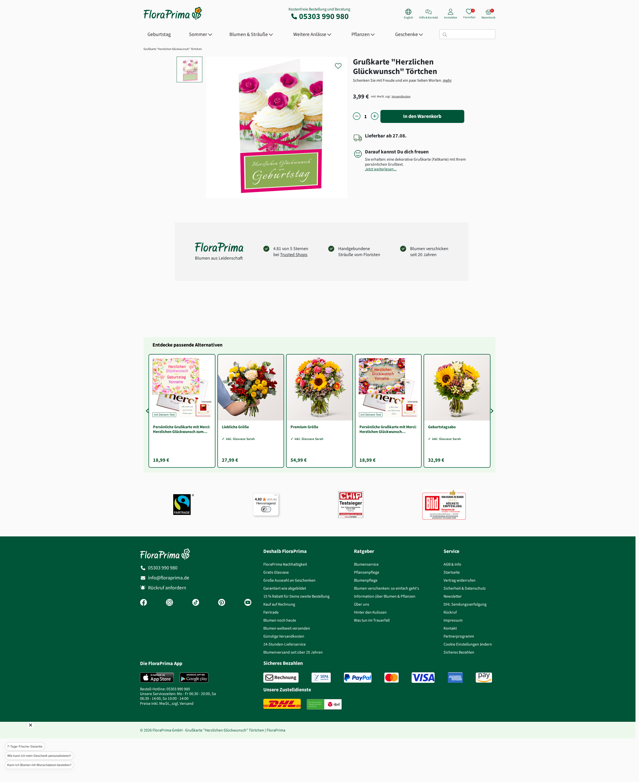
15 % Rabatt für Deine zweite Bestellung (296, 596)
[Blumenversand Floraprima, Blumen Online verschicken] (173, 19)
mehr (447, 80)
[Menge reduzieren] (356, 116)
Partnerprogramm (459, 636)
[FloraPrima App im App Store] (157, 678)
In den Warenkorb (422, 116)
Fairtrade (271, 612)
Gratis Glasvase (276, 572)
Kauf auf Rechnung (279, 604)
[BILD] (444, 504)
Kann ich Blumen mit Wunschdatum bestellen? (39, 765)
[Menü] (276, 496)
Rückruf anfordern (167, 587)
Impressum (453, 620)
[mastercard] (391, 678)
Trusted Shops (294, 255)
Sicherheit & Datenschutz (465, 588)
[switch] (266, 509)
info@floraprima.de (168, 577)
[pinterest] (221, 603)
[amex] (455, 677)
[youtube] (247, 603)
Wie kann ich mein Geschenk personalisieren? (39, 756)
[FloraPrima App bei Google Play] (194, 678)
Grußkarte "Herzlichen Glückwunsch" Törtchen (173, 49)
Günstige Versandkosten (283, 636)
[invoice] (281, 678)
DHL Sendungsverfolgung (465, 604)
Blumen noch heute (279, 620)
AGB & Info (452, 564)
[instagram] (169, 603)
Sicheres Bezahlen (459, 652)
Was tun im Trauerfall (372, 620)
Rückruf (450, 612)
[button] (23, 732)
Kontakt (450, 628)
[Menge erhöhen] (374, 116)
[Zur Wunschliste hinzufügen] (341, 63)
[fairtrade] (183, 504)
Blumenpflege (365, 580)
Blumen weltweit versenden (286, 628)
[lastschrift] (321, 678)
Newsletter (453, 596)
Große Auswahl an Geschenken (289, 580)
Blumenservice (366, 564)
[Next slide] (491, 410)
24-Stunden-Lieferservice (284, 644)
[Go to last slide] (148, 410)
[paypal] (357, 678)
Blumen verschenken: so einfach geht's (386, 588)
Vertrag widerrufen (460, 580)
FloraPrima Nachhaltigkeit (285, 564)
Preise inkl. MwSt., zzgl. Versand (166, 703)
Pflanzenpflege (366, 572)
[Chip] (350, 504)
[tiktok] (195, 603)
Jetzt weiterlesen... (381, 169)
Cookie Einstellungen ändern (468, 644)
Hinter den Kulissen (370, 612)
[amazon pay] (484, 678)
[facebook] (143, 603)
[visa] (423, 677)
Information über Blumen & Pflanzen (384, 596)
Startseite (452, 572)
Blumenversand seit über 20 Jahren (293, 652)
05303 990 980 (324, 16)
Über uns (361, 604)
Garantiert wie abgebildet (284, 588)
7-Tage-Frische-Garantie (24, 746)
